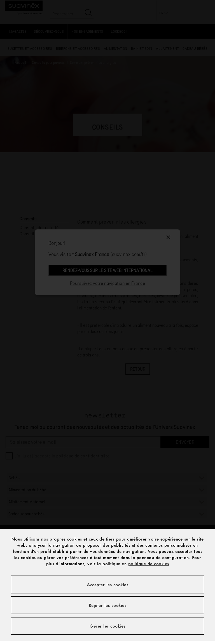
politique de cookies (148, 563)
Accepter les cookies (107, 584)
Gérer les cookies (107, 626)
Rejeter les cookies (108, 605)
